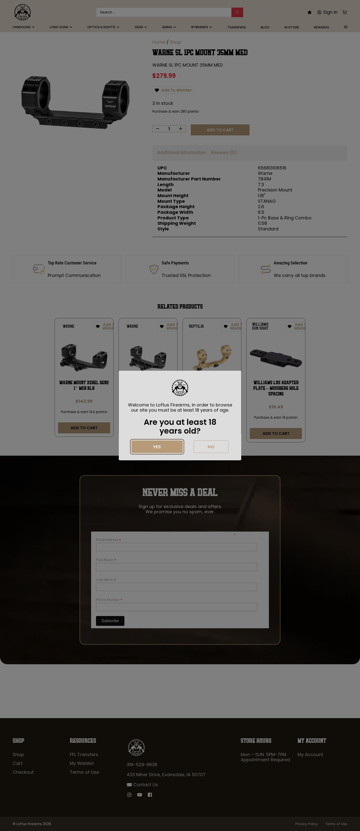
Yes (157, 447)
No (211, 447)
